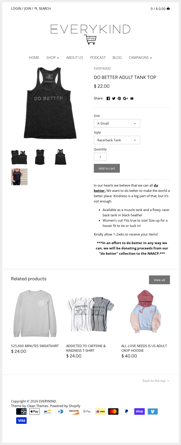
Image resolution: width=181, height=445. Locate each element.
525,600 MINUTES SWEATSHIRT (35, 346)
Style (97, 132)
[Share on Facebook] (108, 97)
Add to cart (107, 168)
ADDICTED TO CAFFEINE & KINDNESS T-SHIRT (86, 348)
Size (97, 116)
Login (16, 8)
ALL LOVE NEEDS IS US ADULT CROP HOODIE (144, 348)
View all (159, 280)
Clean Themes (37, 406)
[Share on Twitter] (113, 97)
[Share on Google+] (125, 97)
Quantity (100, 149)
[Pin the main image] (119, 97)
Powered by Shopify (65, 406)
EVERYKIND (102, 68)
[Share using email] (132, 97)
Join (27, 8)
